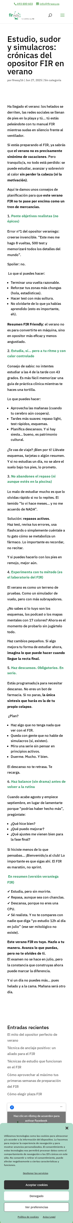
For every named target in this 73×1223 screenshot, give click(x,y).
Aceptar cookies (37, 1185)
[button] (67, 1128)
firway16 (17, 80)
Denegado (36, 1196)
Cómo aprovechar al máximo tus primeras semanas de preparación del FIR (34, 1081)
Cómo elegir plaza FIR (24, 1094)
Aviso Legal (49, 1216)
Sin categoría (52, 80)
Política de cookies (28, 1216)
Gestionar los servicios (35, 1173)
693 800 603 (25, 4)
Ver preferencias (36, 1207)
